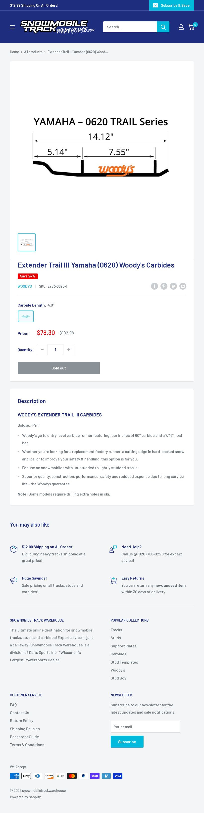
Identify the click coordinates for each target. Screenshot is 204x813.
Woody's (25, 286)
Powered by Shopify (25, 797)
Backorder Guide (24, 736)
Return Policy (21, 720)
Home (14, 52)
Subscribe (127, 741)
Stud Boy (118, 678)
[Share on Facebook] (154, 286)
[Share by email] (182, 286)
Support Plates (124, 645)
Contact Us (19, 712)
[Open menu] (12, 27)
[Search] (163, 26)
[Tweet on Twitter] (173, 286)
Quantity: (26, 349)
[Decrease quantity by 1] (42, 349)
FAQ (13, 704)
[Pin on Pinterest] (163, 286)
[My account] (181, 27)
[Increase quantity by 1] (68, 349)
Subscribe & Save (175, 5)
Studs (116, 637)
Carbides (118, 653)
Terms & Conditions (27, 744)
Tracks (116, 629)
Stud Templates (124, 662)
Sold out (58, 367)
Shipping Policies (25, 728)
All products (33, 52)
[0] (191, 27)
